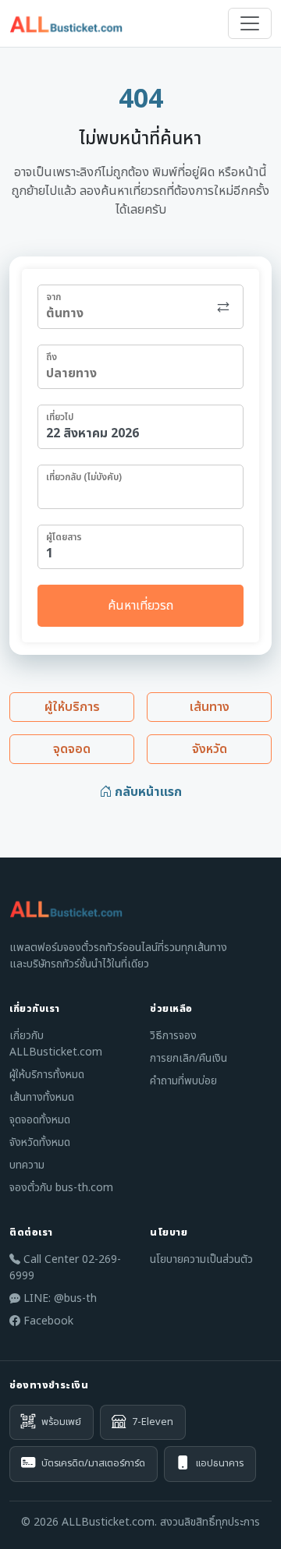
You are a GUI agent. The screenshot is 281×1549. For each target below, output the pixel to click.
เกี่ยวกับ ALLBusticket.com (55, 1043)
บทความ (26, 1165)
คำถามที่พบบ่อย (183, 1081)
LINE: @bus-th (58, 1298)
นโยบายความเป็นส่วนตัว (201, 1259)
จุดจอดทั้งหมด (39, 1120)
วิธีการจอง (173, 1035)
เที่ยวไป (59, 417)
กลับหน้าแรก (147, 792)
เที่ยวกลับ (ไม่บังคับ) (84, 477)
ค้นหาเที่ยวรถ (140, 605)
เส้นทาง (209, 707)
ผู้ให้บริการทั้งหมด (46, 1074)
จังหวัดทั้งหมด (39, 1142)
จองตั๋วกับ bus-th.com (61, 1187)
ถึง (51, 357)
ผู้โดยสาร (64, 537)
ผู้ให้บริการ (72, 707)
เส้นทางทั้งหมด (41, 1097)
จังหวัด (209, 749)
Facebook (46, 1321)
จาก (53, 297)
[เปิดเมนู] (250, 23)
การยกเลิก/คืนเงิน (188, 1058)
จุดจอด (72, 749)
